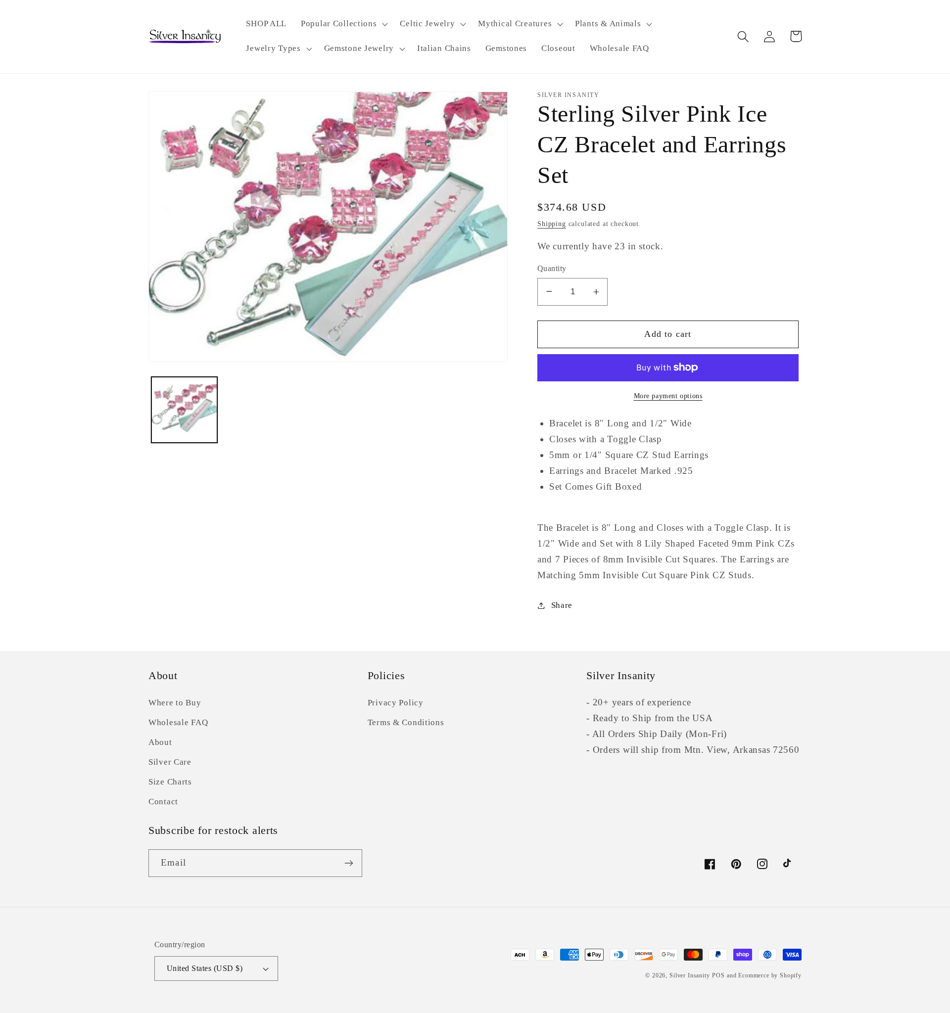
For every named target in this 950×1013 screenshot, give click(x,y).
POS (718, 975)
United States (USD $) (204, 968)
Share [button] (561, 605)
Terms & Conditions (406, 722)
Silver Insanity (689, 975)
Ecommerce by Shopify (770, 975)
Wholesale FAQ (178, 722)
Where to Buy (174, 702)
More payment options (668, 396)
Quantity (552, 268)
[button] (343, 24)
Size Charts (170, 781)
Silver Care (169, 762)
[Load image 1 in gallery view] (184, 409)
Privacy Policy (396, 702)
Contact (163, 801)
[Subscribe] (348, 863)
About (160, 742)
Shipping (551, 224)
